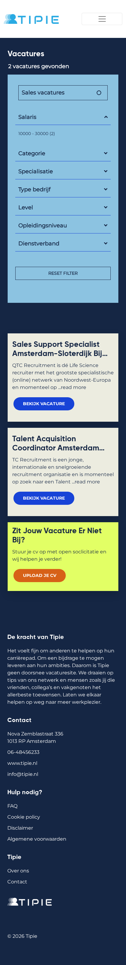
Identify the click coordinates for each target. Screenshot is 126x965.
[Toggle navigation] (102, 19)
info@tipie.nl (22, 774)
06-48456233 (23, 752)
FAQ (12, 806)
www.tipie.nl (22, 763)
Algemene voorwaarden (36, 839)
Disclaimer (20, 828)
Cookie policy (23, 817)
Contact (17, 882)
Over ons (18, 871)
